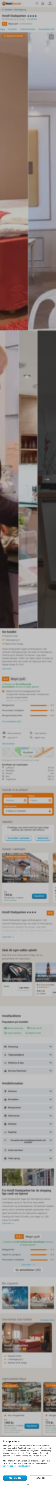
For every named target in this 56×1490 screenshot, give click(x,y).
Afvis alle (40, 1478)
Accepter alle (15, 1478)
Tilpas (28, 1484)
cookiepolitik (24, 1466)
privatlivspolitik (9, 1466)
